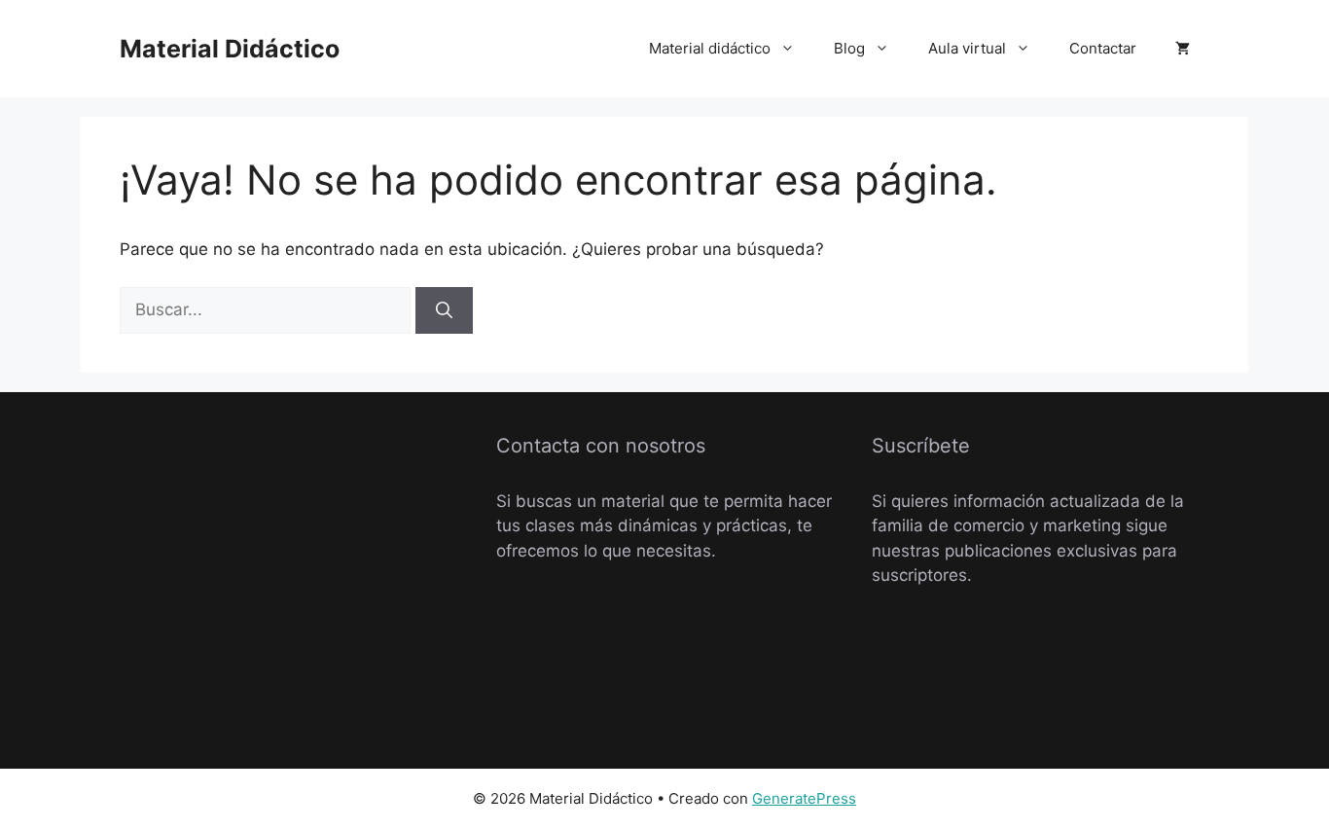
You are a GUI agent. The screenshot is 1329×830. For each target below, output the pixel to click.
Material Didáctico (230, 48)
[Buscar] (444, 310)
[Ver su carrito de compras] (1182, 48)
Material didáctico (710, 48)
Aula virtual (967, 48)
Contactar (1102, 48)
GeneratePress (804, 798)
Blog (849, 48)
